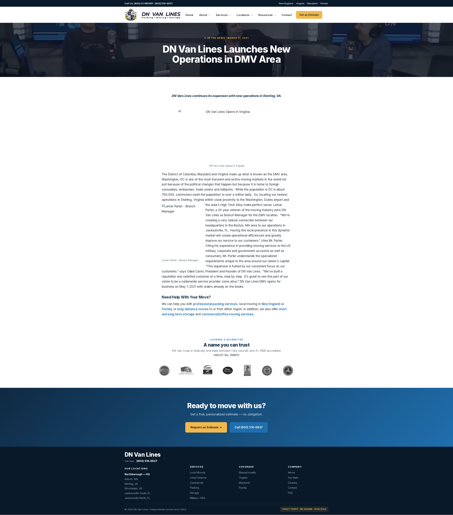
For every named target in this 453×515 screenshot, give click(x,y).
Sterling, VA (131, 483)
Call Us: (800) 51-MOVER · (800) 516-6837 (149, 3)
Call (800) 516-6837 (249, 427)
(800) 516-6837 (141, 461)
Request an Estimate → (206, 427)
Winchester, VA (133, 488)
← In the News (214, 38)
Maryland (312, 3)
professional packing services (215, 304)
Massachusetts (247, 472)
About (203, 15)
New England (286, 3)
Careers (292, 482)
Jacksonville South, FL (137, 493)
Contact (287, 15)
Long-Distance (198, 477)
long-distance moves (192, 309)
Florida (324, 3)
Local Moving (197, 472)
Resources (265, 15)
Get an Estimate (309, 14)
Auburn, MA (131, 479)
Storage (194, 492)
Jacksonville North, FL (137, 497)
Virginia (300, 3)
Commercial (196, 482)
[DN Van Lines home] (150, 14)
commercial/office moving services (228, 314)
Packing (194, 487)
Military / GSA (197, 497)
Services (222, 15)
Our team (293, 477)
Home (189, 15)
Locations (243, 15)
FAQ (290, 492)
